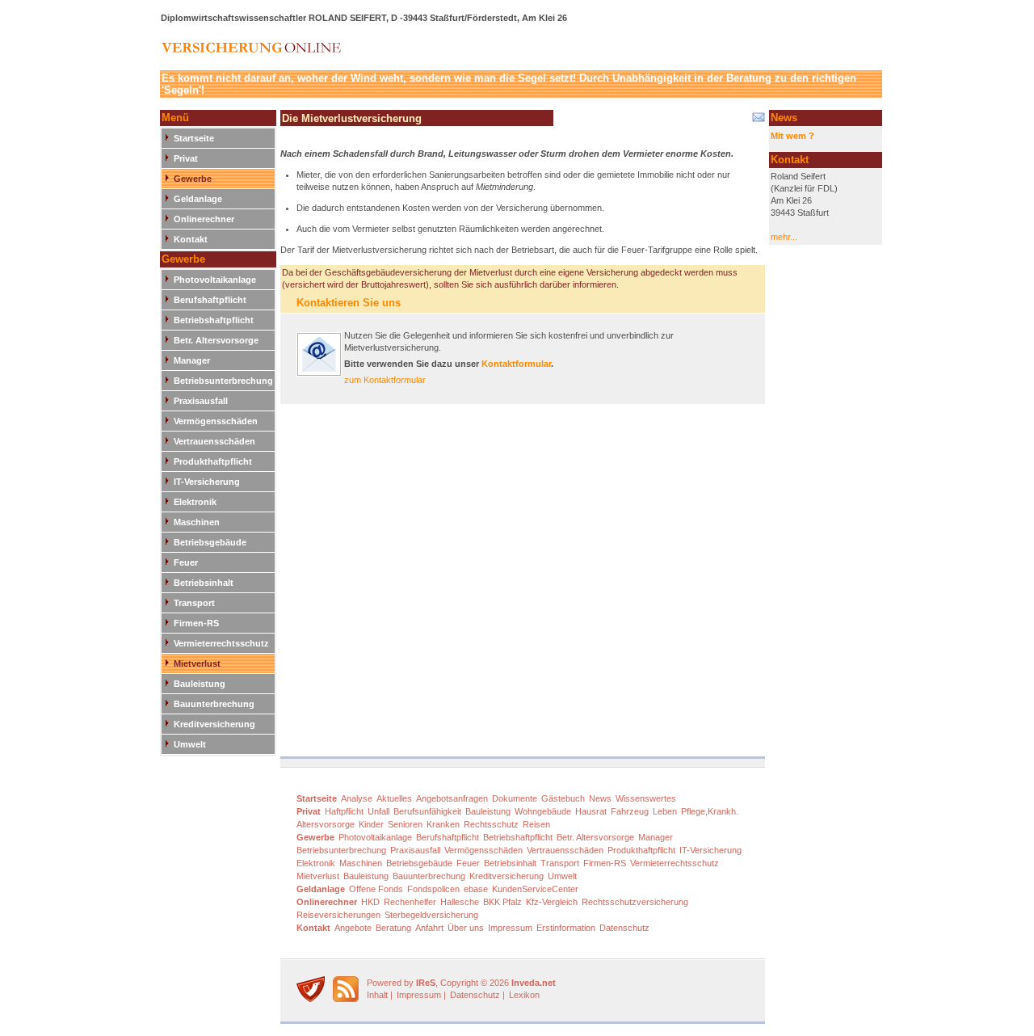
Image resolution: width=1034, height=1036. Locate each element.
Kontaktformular (516, 363)
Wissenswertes (646, 798)
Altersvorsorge (325, 824)
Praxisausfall (201, 401)
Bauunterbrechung (214, 704)
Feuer (186, 562)
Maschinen (197, 522)
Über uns (466, 928)
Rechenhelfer (410, 902)
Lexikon (524, 995)
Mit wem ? (792, 136)
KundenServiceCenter (535, 889)
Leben (665, 811)
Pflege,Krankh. (709, 811)
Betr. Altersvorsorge (216, 340)
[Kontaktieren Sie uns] (319, 373)
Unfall (378, 811)
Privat (186, 158)
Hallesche (459, 902)
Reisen (536, 824)
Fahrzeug (630, 811)
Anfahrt (429, 928)
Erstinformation (565, 928)
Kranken (443, 824)
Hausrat (591, 811)
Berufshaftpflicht (210, 300)
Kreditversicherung (214, 724)
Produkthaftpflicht (213, 461)
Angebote (353, 928)
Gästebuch (563, 798)
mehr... (784, 237)
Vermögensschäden (216, 421)
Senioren (405, 824)
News (600, 798)
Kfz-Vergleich (552, 902)
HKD (370, 902)
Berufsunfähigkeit (427, 811)
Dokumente (514, 798)
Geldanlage (198, 199)
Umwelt (190, 744)
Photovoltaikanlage (215, 279)
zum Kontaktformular (385, 380)
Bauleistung (199, 684)
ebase (476, 889)
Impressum (510, 928)
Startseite (194, 138)
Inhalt (377, 995)
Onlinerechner (204, 219)
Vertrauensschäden (214, 441)
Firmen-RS (196, 623)
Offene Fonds (376, 889)
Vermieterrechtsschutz (221, 643)
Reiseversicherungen (338, 915)
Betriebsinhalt (203, 582)
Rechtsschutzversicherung (635, 902)
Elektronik (195, 502)
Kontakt (191, 239)
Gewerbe (193, 178)
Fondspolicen (433, 889)
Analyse (356, 798)
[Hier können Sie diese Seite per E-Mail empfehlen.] (757, 120)
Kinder (371, 824)
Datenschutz (624, 928)
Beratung (393, 928)
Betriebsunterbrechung (223, 380)
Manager (192, 360)
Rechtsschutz (491, 824)
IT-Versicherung (207, 481)
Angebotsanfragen (452, 798)
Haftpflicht (344, 811)
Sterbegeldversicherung (431, 915)
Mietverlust (197, 663)
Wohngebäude (543, 811)
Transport (194, 603)
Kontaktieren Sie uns (348, 303)
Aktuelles (394, 798)
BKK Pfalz (502, 902)
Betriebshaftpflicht (214, 320)
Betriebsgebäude (210, 542)
